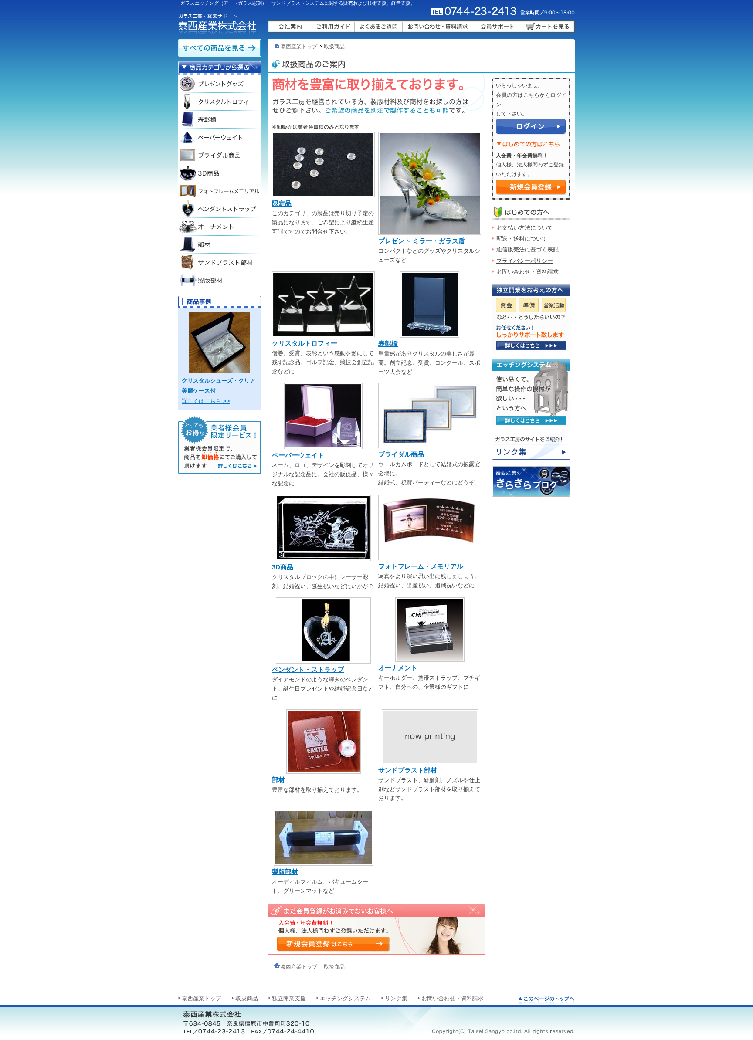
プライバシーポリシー (524, 260)
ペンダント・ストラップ (308, 669)
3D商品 (282, 567)
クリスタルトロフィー (304, 343)
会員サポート (496, 26)
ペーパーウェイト (298, 455)
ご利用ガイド (333, 26)
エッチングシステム (345, 998)
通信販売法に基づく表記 (527, 249)
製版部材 (285, 871)
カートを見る (547, 26)
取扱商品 (246, 998)
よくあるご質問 (379, 26)
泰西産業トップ (299, 47)
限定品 (282, 203)
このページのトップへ (546, 1000)
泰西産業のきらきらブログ (531, 481)
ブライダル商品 (401, 454)
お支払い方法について (524, 227)
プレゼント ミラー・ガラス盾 (421, 240)
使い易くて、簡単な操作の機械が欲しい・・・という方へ (531, 420)
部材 (278, 779)
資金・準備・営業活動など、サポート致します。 (531, 345)
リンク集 (531, 447)
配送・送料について (521, 238)
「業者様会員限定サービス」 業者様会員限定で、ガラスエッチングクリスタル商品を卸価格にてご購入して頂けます (219, 445)
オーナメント (397, 667)
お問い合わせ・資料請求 (437, 26)
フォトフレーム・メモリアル (420, 566)
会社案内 (289, 26)
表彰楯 (388, 343)
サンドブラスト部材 (407, 770)
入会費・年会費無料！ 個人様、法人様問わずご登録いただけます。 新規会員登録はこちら (333, 944)
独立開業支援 (289, 998)
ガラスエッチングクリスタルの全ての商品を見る (219, 48)
